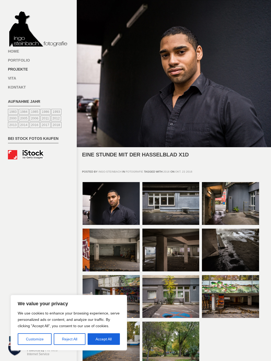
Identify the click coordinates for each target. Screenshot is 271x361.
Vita (12, 78)
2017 (45, 125)
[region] (69, 322)
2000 (13, 118)
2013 (13, 125)
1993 (56, 112)
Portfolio (19, 60)
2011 (45, 118)
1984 (24, 112)
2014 (24, 125)
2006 (34, 118)
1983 (13, 112)
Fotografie (134, 171)
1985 (34, 112)
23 (183, 171)
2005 (24, 118)
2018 (56, 125)
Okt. (178, 171)
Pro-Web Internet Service (42, 352)
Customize (35, 339)
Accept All (104, 339)
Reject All (69, 339)
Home (13, 51)
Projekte (18, 69)
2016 (34, 125)
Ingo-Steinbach (109, 171)
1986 (45, 112)
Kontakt (17, 87)
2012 (56, 118)
